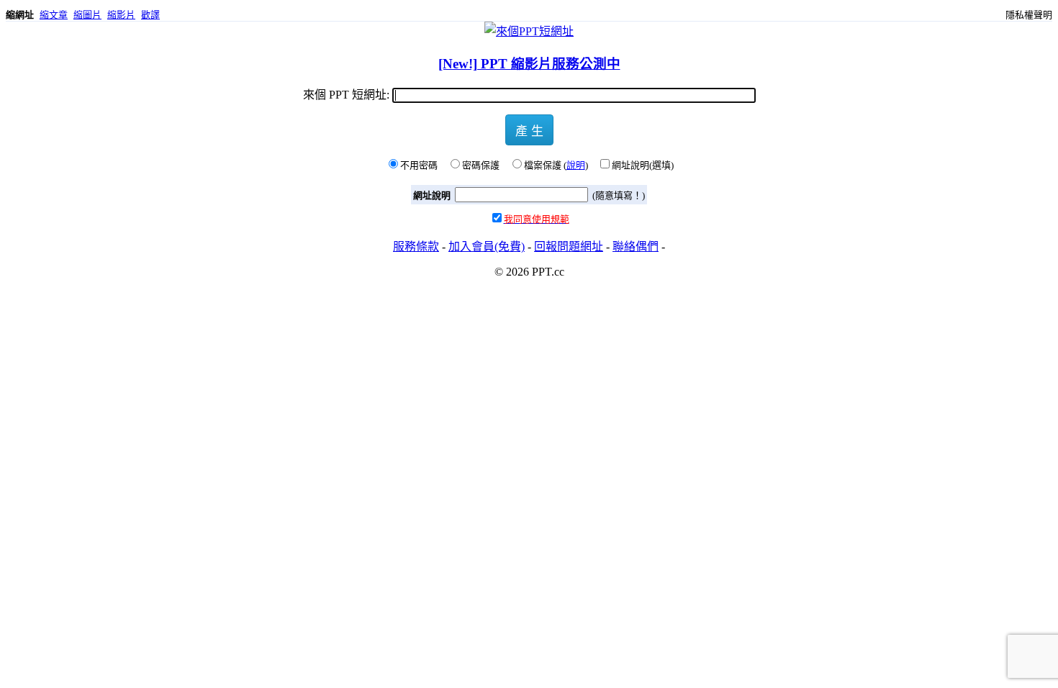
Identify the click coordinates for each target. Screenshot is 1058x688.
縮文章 (54, 14)
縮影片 (121, 14)
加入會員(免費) (486, 246)
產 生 (529, 130)
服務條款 (416, 246)
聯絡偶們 (635, 246)
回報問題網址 (568, 246)
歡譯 (150, 14)
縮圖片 (87, 14)
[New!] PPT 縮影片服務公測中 (529, 63)
